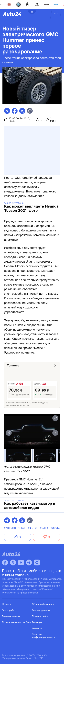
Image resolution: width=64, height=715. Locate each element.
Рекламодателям (41, 610)
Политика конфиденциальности (43, 636)
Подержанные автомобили (16, 622)
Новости (6, 604)
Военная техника (11, 616)
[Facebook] (5, 562)
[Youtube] (21, 562)
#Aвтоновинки (14, 528)
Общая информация (43, 604)
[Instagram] (37, 562)
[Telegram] (29, 562)
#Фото (32, 528)
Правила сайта (40, 616)
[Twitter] (13, 562)
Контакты (37, 628)
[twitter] (22, 111)
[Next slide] (55, 433)
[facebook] (15, 111)
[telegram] (7, 111)
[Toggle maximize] (55, 418)
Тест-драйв (8, 610)
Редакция (37, 622)
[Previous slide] (9, 433)
